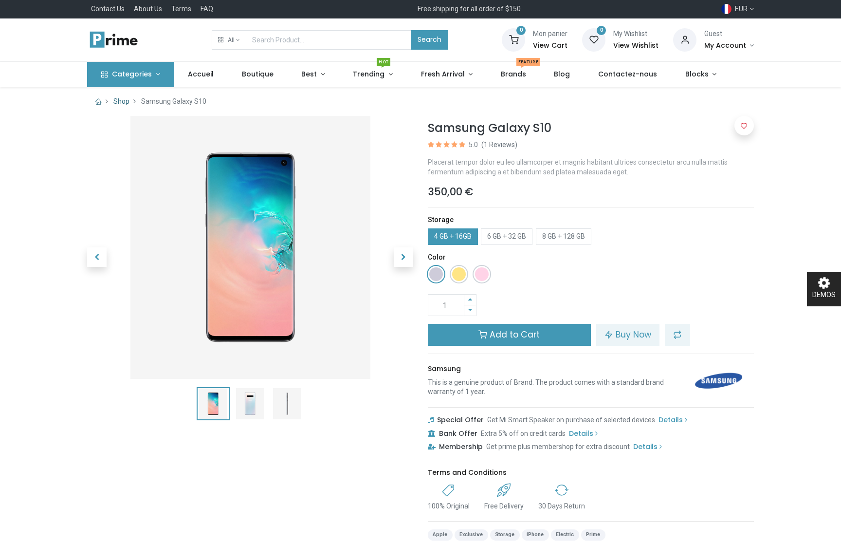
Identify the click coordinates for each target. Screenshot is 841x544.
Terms (181, 9)
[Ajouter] (470, 300)
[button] (229, 40)
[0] (513, 39)
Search (429, 39)
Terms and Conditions (467, 472)
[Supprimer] (470, 310)
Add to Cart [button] (513, 334)
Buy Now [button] (632, 334)
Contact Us (108, 9)
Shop (121, 101)
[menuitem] (201, 74)
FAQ (207, 9)
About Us (148, 9)
